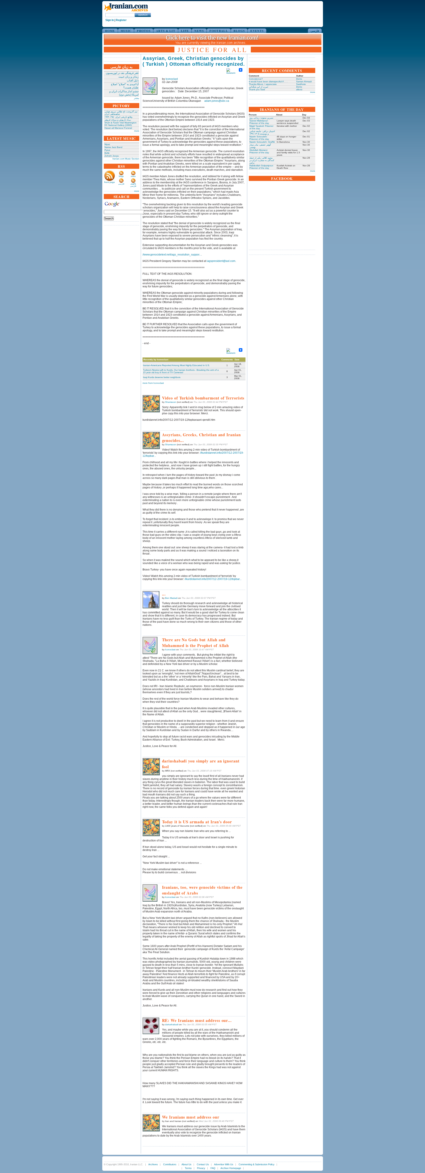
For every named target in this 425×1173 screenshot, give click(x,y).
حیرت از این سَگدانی (258, 87)
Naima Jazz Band (113, 147)
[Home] (126, 11)
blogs (121, 176)
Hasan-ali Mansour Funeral (118, 128)
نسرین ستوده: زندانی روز (261, 118)
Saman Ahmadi (304, 81)
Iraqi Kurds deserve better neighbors (161, 377)
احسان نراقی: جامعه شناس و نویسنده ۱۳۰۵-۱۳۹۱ (262, 132)
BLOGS (239, 31)
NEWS (199, 31)
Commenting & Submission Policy (256, 1164)
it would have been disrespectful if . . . (268, 81)
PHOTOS (144, 31)
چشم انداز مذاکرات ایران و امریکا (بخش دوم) (124, 93)
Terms (188, 1168)
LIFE (185, 31)
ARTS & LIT (165, 31)
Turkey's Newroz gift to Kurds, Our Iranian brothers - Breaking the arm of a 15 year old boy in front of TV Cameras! (181, 371)
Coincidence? (256, 79)
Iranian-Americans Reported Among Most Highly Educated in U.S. (176, 365)
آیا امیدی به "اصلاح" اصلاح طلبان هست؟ (125, 86)
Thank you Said (257, 89)
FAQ (213, 1168)
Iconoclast (172, 79)
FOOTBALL (218, 31)
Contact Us (203, 1164)
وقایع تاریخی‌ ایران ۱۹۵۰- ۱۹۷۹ (118, 117)
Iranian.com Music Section (125, 158)
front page (109, 182)
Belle (107, 153)
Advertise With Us (223, 1164)
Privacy (201, 1168)
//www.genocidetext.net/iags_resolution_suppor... (172, 254)
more (136, 131)
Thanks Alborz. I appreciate (263, 84)
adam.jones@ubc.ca (216, 100)
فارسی (315, 31)
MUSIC (126, 31)
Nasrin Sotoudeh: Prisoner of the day (259, 137)
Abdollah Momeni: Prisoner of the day (259, 151)
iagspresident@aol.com (221, 261)
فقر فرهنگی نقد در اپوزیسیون (122, 73)
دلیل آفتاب (133, 80)
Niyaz (107, 144)
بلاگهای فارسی (133, 185)
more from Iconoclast (153, 383)
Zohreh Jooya (111, 156)
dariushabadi (171, 1024)
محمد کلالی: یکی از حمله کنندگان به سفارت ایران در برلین (261, 160)
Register (121, 20)
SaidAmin (301, 84)
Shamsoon (170, 402)
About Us (186, 1164)
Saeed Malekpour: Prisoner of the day (259, 121)
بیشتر (136, 98)
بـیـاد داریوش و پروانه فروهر (117, 120)
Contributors (169, 1164)
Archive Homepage (230, 1168)
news (133, 176)
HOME (110, 31)
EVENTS (257, 31)
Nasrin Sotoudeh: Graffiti (262, 142)
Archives (153, 1164)
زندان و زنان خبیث (128, 76)
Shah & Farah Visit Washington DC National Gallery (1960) (120, 123)
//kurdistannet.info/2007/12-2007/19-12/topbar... (213, 579)
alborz (299, 89)
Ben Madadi (171, 598)
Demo (299, 79)
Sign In (109, 20)
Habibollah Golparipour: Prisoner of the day (261, 166)
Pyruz (107, 150)
